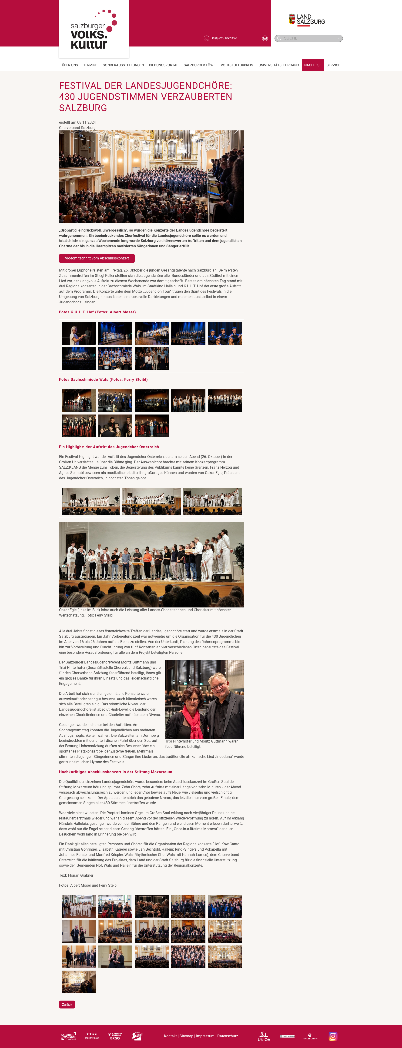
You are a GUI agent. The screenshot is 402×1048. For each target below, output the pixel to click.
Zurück (67, 1004)
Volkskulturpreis (237, 65)
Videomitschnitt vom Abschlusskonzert (97, 258)
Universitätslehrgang (278, 65)
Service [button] (333, 65)
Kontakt (170, 1036)
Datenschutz (227, 1036)
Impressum (205, 1036)
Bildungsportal (163, 65)
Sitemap (186, 1036)
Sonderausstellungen (123, 65)
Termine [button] (90, 65)
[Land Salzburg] (309, 17)
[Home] (94, 29)
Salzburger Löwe (199, 65)
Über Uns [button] (70, 65)
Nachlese (312, 65)
